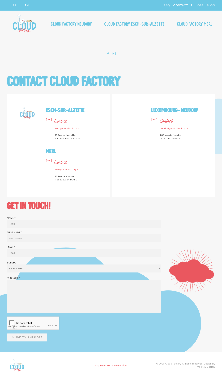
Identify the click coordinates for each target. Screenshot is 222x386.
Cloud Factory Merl (194, 23)
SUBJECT (12, 262)
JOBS (199, 5)
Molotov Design (206, 366)
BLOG (211, 5)
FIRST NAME (14, 232)
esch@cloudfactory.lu (66, 128)
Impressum (102, 365)
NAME (11, 218)
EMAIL (11, 247)
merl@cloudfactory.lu (66, 169)
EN (27, 5)
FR (14, 5)
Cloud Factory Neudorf (71, 23)
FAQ (167, 5)
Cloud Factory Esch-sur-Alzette (134, 23)
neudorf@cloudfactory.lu (174, 128)
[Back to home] (24, 23)
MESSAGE (13, 278)
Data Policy (119, 365)
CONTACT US (182, 5)
